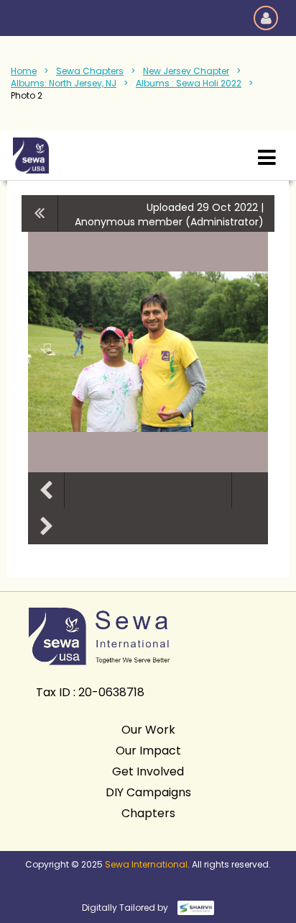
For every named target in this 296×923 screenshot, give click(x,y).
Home (24, 71)
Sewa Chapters (90, 71)
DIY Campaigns (148, 792)
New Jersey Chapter (186, 71)
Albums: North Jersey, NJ (63, 83)
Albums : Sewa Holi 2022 (188, 83)
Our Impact (148, 750)
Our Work (148, 729)
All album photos (40, 213)
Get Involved (148, 771)
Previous (46, 490)
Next (46, 526)
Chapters (148, 813)
